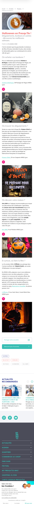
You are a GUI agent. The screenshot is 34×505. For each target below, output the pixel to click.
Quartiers (6, 452)
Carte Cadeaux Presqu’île (13, 480)
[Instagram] (3, 89)
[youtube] (16, 418)
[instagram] (4, 418)
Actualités (6, 443)
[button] (32, 382)
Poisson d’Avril (6, 157)
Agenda (5, 448)
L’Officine (5, 292)
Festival (5, 466)
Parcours (6, 461)
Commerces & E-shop (11, 457)
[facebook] (10, 418)
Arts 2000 (4, 229)
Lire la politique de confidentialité (9, 497)
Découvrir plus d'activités (11, 346)
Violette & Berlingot (8, 82)
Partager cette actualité (11, 340)
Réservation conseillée (18, 286)
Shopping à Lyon (9, 475)
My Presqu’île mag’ (10, 471)
